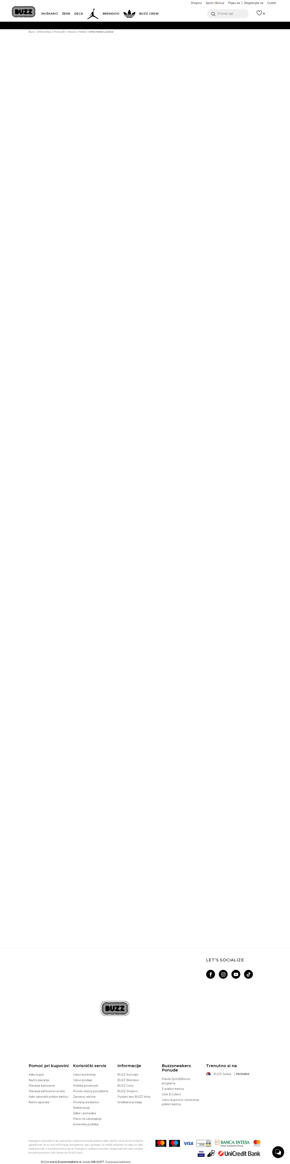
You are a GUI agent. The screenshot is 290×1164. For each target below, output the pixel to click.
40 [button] (248, 76)
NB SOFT (97, 1162)
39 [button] (233, 76)
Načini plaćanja (39, 1080)
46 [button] (173, 94)
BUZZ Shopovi (127, 1091)
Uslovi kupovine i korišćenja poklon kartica (180, 1102)
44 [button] (233, 85)
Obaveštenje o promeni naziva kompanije (131, 25)
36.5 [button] (174, 76)
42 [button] (188, 85)
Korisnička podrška (85, 1124)
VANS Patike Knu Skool (145, 901)
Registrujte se (253, 3)
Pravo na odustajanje (87, 1119)
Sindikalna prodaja (129, 1102)
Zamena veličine (84, 1096)
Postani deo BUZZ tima (133, 1096)
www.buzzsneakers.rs (65, 1162)
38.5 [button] (218, 76)
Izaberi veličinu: (164, 69)
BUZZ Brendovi (128, 1080)
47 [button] (188, 94)
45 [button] (159, 94)
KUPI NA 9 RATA (106, 33)
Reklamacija (81, 1108)
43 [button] (218, 85)
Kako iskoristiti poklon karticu (48, 1096)
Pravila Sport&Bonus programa (176, 1081)
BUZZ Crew (125, 1085)
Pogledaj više (182, 25)
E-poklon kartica (173, 1089)
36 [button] (159, 76)
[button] (228, 13)
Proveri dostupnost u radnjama (183, 235)
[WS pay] (203, 1143)
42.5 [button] (203, 85)
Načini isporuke (39, 1102)
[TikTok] (248, 974)
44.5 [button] (248, 85)
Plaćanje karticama (42, 1085)
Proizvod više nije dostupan (183, 113)
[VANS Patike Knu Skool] (145, 786)
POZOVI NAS (134, 41)
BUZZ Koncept (127, 1074)
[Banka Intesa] (232, 1143)
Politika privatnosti (85, 1085)
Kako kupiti (36, 1074)
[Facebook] (210, 974)
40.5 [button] (159, 85)
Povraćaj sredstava (86, 1102)
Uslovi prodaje (82, 1080)
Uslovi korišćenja (84, 1074)
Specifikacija (166, 222)
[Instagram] (223, 974)
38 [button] (203, 76)
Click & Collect (171, 1094)
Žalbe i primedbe (84, 1113)
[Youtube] (235, 974)
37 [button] (188, 76)
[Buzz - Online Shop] (24, 12)
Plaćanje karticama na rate (47, 1091)
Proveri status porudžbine (90, 1091)
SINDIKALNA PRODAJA (93, 49)
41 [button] (173, 85)
